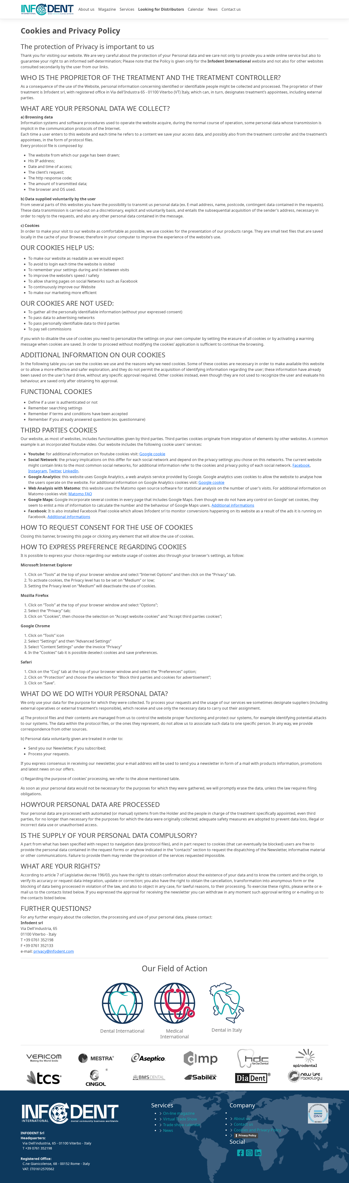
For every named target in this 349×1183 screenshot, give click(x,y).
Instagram (37, 471)
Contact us (231, 9)
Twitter (55, 471)
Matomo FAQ (80, 493)
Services (127, 9)
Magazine (107, 9)
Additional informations (233, 505)
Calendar (196, 9)
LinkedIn (70, 471)
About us (86, 9)
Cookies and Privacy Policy (257, 1130)
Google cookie (152, 454)
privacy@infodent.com (53, 951)
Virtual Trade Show (180, 1119)
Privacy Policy (247, 1135)
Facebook (301, 465)
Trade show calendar (182, 1124)
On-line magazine (179, 1113)
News (213, 9)
